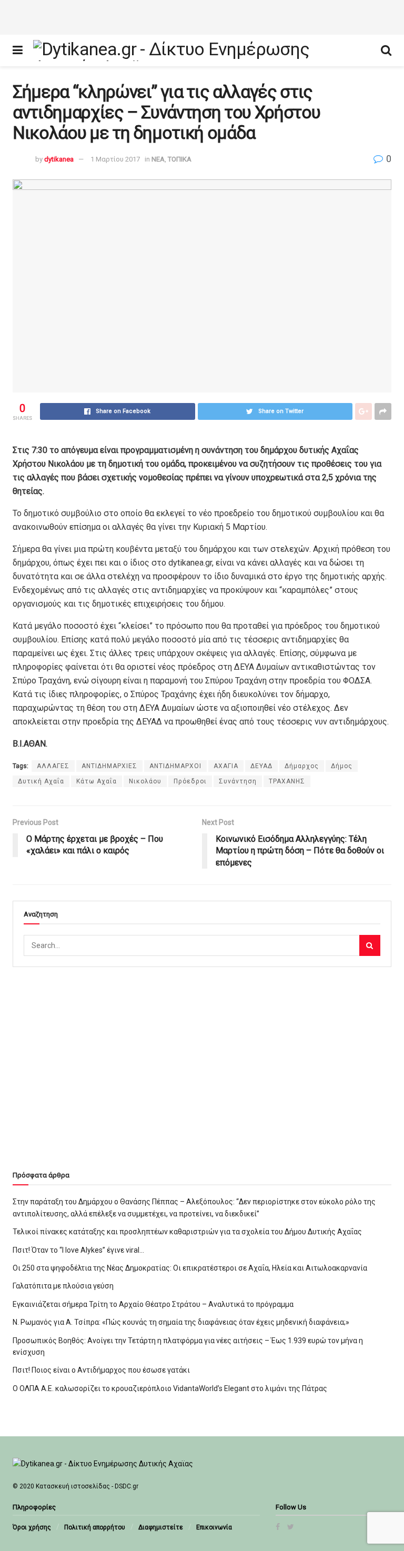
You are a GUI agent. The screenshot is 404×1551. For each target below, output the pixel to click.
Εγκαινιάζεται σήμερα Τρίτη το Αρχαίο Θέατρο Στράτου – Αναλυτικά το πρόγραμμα (153, 1304)
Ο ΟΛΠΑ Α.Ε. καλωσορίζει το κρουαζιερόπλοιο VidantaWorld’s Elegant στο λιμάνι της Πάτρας (170, 1388)
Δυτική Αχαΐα (41, 781)
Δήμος (341, 766)
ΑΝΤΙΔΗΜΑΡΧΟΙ (175, 766)
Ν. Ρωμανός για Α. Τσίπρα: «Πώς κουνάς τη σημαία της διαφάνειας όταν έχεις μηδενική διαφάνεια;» (181, 1322)
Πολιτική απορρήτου (94, 1527)
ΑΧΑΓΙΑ (226, 766)
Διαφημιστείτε (160, 1527)
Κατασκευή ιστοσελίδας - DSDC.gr (87, 1486)
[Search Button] (369, 945)
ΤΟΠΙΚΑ (179, 159)
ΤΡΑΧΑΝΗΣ (287, 781)
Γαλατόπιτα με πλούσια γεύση (63, 1286)
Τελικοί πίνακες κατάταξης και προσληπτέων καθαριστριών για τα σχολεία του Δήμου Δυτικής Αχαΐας (187, 1231)
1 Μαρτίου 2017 (115, 159)
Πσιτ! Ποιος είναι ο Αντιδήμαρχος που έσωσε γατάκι (101, 1370)
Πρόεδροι (190, 781)
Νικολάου (145, 781)
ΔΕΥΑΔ (261, 766)
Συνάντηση (238, 781)
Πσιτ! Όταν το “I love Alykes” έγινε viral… (78, 1250)
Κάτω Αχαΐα (96, 781)
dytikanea (59, 159)
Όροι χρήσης (32, 1527)
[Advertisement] (202, 16)
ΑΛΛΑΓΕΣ (53, 766)
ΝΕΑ (158, 159)
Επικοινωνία (214, 1527)
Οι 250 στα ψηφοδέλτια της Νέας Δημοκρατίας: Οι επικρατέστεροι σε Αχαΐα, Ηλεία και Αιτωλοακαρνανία (190, 1268)
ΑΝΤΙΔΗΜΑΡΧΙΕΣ (109, 766)
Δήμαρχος (302, 766)
